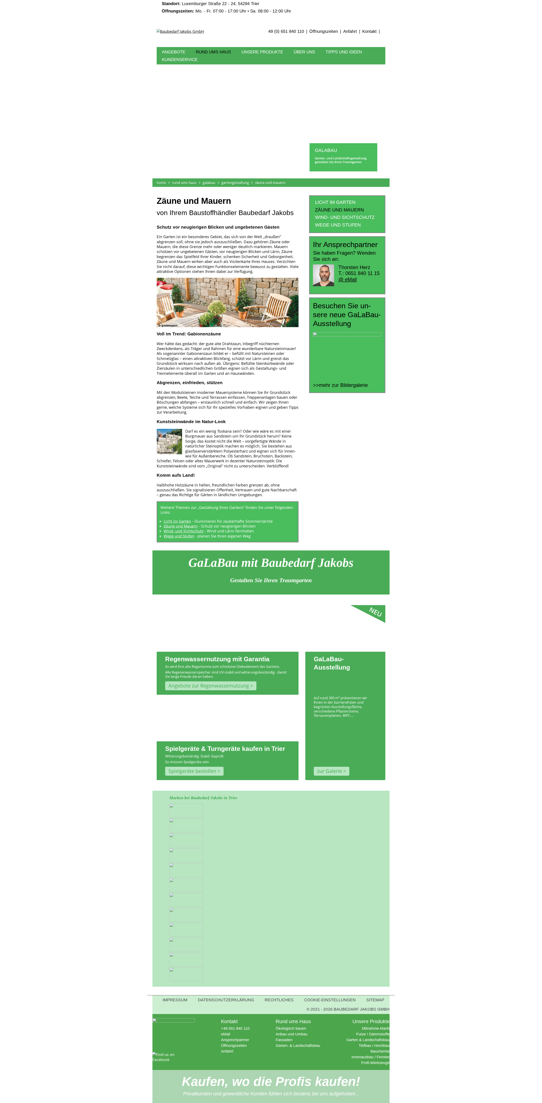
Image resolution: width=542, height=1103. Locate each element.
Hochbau (382, 1045)
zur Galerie (329, 771)
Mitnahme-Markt (255, 60)
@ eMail (347, 279)
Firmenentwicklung (311, 60)
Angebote (173, 52)
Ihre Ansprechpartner (313, 66)
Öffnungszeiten (323, 31)
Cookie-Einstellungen (330, 1000)
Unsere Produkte (262, 52)
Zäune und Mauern (181, 526)
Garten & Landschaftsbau (368, 1040)
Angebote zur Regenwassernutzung (209, 685)
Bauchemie (380, 1051)
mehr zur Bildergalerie (343, 385)
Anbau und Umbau (291, 1034)
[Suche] (383, 31)
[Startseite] (208, 35)
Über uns (304, 52)
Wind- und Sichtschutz (183, 530)
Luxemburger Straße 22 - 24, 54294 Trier (210, 3)
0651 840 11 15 (362, 273)
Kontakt (369, 31)
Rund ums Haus (213, 52)
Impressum (175, 1000)
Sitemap (375, 1000)
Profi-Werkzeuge (375, 1063)
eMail (225, 1034)
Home (161, 182)
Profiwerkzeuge (255, 66)
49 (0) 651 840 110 (286, 31)
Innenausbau (362, 1057)
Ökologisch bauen (291, 1028)
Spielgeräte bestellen (192, 771)
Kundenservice (180, 59)
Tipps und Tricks (340, 60)
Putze (361, 1034)
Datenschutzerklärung (226, 1000)
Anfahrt (350, 31)
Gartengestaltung (235, 182)
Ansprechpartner (235, 1040)
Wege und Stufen (179, 536)
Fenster (383, 1057)
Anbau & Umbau (210, 66)
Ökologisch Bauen (212, 60)
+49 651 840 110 (235, 1028)
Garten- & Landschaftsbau (298, 1045)
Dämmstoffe (379, 1034)
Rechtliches (279, 1000)
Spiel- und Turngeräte (182, 66)
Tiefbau (365, 1045)
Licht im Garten (177, 521)
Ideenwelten (336, 66)
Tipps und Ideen (344, 52)
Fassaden (284, 1040)
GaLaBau (209, 182)
